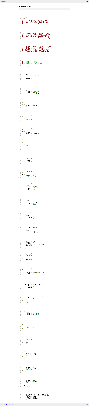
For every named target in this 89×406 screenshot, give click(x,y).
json (87, 404)
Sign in (87, 1)
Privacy (9, 404)
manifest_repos (31, 5)
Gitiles (6, 404)
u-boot (37, 5)
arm (66, 5)
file (40, 8)
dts (68, 5)
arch (63, 5)
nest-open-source (23, 5)
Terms (12, 404)
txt (84, 404)
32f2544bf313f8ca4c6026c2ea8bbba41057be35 (50, 5)
